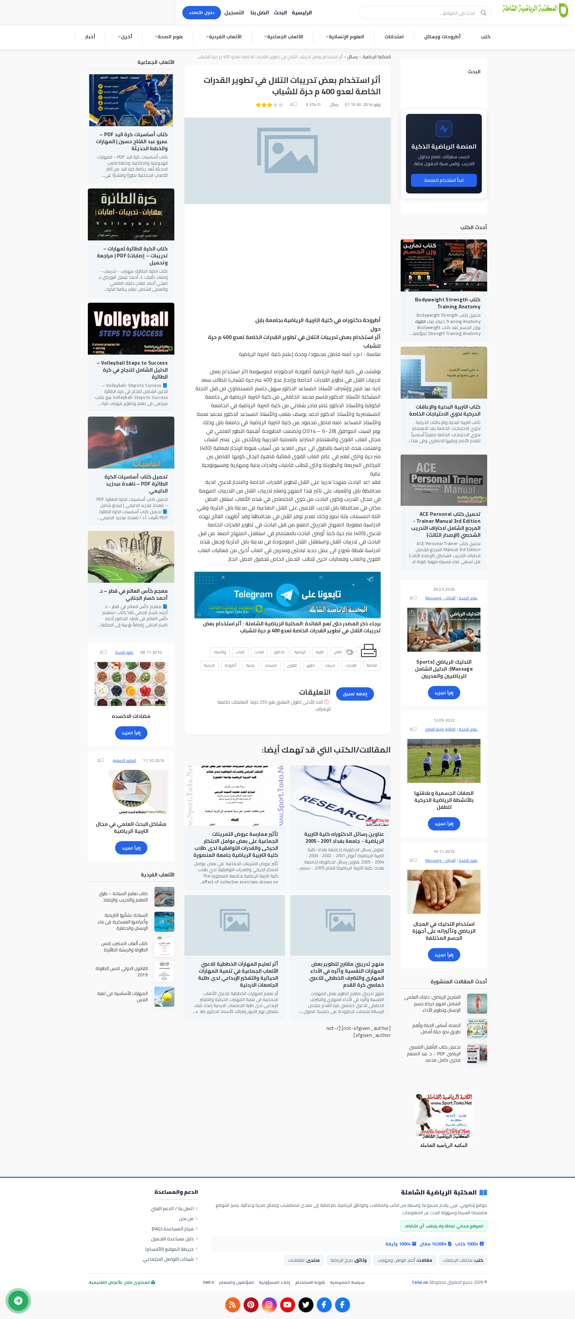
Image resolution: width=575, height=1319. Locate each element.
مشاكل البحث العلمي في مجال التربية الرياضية (131, 827)
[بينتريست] (251, 1304)
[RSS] (232, 1304)
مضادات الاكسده (131, 716)
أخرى (126, 36)
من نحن (186, 1218)
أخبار (90, 36)
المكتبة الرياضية (376, 57)
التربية (320, 652)
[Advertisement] (287, 260)
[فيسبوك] (342, 1304)
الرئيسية (302, 12)
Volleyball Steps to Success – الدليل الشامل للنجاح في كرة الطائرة (132, 369)
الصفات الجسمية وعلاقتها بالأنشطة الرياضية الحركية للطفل (444, 800)
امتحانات (394, 36)
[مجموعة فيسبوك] (324, 1304)
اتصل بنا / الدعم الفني (172, 1208)
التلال (338, 652)
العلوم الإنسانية (346, 36)
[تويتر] (305, 1304)
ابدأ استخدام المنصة (444, 180)
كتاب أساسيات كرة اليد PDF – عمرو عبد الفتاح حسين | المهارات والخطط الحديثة (132, 141)
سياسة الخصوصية (347, 1282)
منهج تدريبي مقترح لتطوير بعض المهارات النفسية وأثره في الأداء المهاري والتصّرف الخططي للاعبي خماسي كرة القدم (346, 974)
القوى (292, 665)
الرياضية (300, 652)
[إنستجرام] (269, 1304)
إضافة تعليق (355, 694)
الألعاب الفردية (225, 36)
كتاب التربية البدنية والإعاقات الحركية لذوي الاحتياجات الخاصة (444, 410)
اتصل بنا (260, 12)
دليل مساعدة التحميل (172, 1238)
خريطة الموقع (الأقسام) (169, 1249)
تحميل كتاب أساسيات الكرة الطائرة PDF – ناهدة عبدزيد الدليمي (136, 483)
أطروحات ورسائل (442, 36)
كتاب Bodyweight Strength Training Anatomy (447, 303)
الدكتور (279, 652)
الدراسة (209, 665)
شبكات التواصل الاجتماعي (168, 1259)
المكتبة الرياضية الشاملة (274, 623)
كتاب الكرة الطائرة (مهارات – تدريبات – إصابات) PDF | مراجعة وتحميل (132, 255)
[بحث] (483, 12)
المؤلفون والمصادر (236, 1282)
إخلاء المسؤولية (274, 1282)
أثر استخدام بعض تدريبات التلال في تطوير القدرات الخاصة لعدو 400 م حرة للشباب (292, 627)
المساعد (271, 665)
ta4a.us (420, 1282)
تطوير (311, 665)
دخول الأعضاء (201, 12)
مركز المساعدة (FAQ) (173, 1228)
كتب (485, 36)
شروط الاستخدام (310, 1282)
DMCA (208, 1282)
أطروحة (230, 665)
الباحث (259, 652)
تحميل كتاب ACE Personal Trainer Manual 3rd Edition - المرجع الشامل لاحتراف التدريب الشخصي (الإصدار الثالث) (445, 524)
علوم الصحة (170, 36)
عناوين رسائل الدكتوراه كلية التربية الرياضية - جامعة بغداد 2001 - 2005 (344, 837)
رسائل (352, 57)
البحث (280, 12)
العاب (240, 652)
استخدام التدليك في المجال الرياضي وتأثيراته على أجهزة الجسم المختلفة (444, 930)
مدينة (250, 665)
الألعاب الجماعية (285, 36)
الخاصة (372, 665)
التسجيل (234, 12)
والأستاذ (220, 652)
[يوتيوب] (287, 1304)
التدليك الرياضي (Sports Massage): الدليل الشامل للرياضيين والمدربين (444, 668)
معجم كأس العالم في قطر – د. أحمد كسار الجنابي (133, 594)
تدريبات (330, 665)
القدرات (351, 665)
